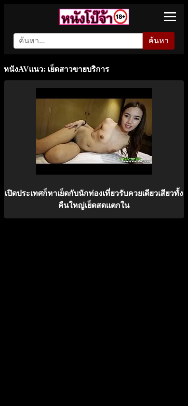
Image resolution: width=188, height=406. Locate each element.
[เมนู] (170, 16)
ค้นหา (158, 41)
